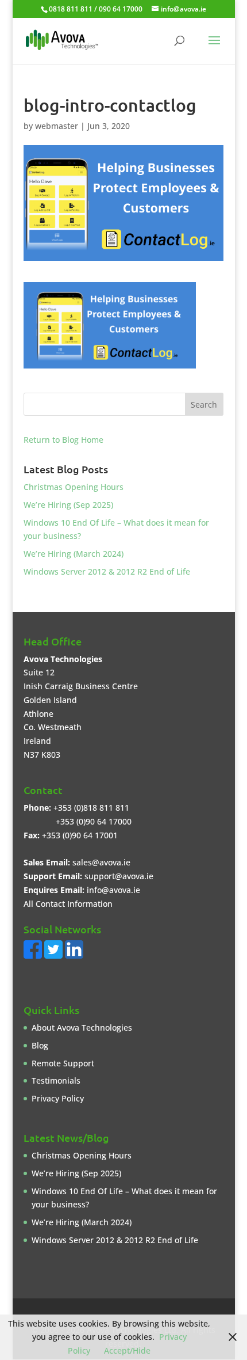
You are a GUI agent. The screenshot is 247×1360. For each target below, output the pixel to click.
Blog (40, 1045)
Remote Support (63, 1063)
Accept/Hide (127, 1350)
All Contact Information (68, 903)
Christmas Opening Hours (74, 486)
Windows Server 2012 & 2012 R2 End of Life (107, 571)
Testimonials (56, 1080)
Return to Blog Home (63, 439)
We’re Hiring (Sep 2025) (68, 504)
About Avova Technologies (82, 1027)
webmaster (56, 125)
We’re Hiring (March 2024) (74, 553)
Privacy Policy (58, 1098)
